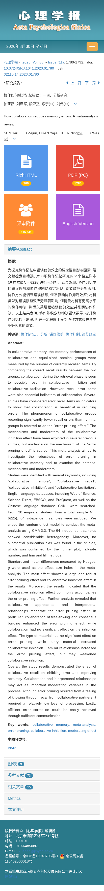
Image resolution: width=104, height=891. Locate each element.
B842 (12, 748)
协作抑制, (74, 334)
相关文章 (19, 787)
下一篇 (91, 83)
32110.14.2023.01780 (21, 74)
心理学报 (11, 62)
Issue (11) (56, 62)
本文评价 (16, 809)
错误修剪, (57, 334)
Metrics (14, 798)
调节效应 (89, 334)
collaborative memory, (53, 724)
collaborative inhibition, (49, 731)
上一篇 (75, 83)
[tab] (52, 249)
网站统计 (12, 876)
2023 (26, 62)
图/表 (15, 764)
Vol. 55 (38, 62)
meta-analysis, (84, 724)
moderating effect (82, 731)
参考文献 (19, 775)
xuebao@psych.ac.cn (36, 851)
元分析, (43, 334)
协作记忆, (29, 334)
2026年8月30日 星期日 (26, 46)
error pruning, (19, 731)
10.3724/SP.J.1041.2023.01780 (29, 68)
